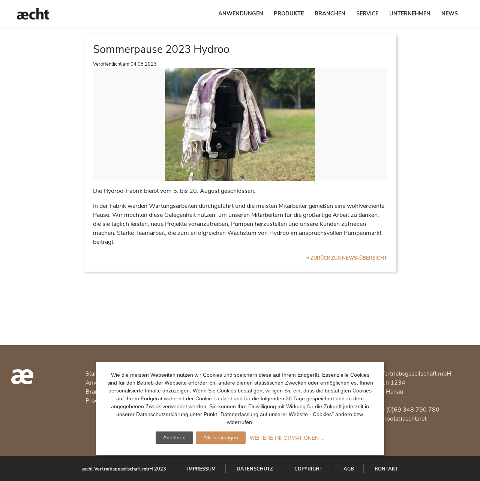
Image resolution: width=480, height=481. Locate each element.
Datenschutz (255, 469)
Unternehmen (409, 13)
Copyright (308, 469)
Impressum (201, 469)
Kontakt (386, 469)
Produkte (289, 13)
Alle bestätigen (220, 437)
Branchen (330, 13)
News (449, 13)
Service (367, 13)
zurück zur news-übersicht (346, 258)
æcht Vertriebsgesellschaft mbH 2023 (124, 469)
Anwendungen (240, 13)
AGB (349, 469)
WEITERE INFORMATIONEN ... (287, 438)
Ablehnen (174, 437)
